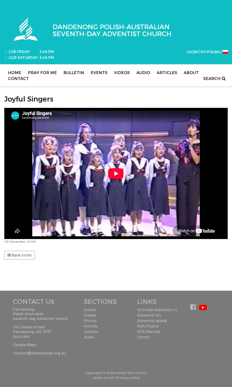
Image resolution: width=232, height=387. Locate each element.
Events (99, 72)
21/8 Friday (19, 51)
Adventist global (152, 320)
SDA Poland (147, 326)
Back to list (22, 255)
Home (14, 72)
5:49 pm (47, 57)
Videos (122, 72)
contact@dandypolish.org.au (39, 353)
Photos (90, 320)
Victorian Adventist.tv (157, 309)
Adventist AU (149, 315)
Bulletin (73, 72)
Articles (167, 72)
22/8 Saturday (23, 57)
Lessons (91, 331)
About (191, 72)
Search (212, 78)
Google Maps (24, 344)
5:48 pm (47, 51)
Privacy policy (128, 378)
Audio (143, 72)
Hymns (143, 337)
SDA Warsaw (148, 331)
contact (18, 78)
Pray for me (42, 72)
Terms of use (103, 378)
